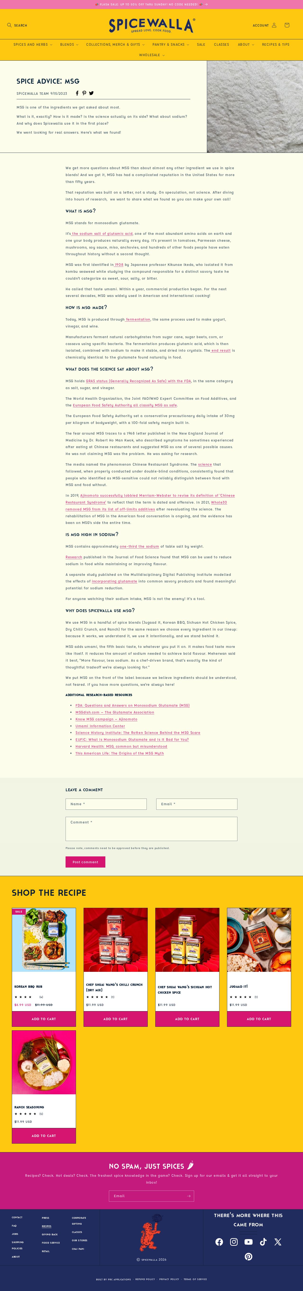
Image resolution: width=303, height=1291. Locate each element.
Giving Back (50, 1234)
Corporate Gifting (79, 1221)
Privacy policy (169, 1279)
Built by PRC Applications (113, 1279)
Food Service (51, 1243)
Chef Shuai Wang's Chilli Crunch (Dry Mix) (114, 987)
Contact (17, 1217)
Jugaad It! (239, 986)
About (16, 1257)
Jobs (15, 1234)
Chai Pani (78, 1249)
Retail (46, 1251)
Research (74, 557)
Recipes (46, 1226)
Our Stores (80, 1240)
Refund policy (145, 1279)
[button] (17, 25)
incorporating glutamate (114, 581)
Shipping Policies (18, 1245)
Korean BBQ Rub (28, 986)
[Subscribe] (188, 1196)
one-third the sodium (139, 546)
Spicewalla (150, 1260)
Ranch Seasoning (29, 1107)
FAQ (14, 1225)
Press (45, 1218)
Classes (77, 1232)
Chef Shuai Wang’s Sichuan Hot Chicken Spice (185, 990)
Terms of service (195, 1279)
